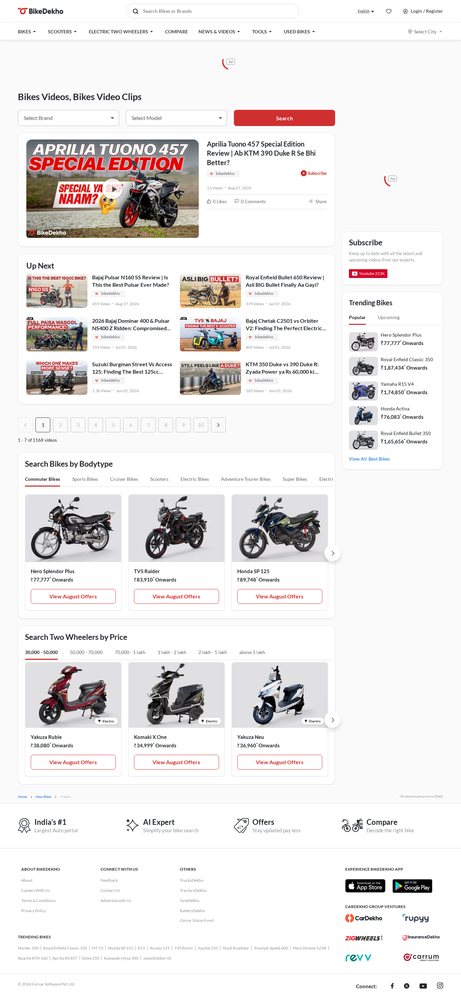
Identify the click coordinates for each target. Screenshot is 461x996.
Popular (357, 317)
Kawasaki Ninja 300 (121, 958)
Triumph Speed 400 (271, 948)
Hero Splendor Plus (53, 571)
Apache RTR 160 (33, 958)
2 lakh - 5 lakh (212, 652)
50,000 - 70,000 (86, 652)
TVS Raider (147, 571)
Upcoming (389, 317)
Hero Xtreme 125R (309, 948)
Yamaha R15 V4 (397, 384)
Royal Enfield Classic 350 (407, 359)
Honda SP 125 (253, 571)
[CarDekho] (363, 918)
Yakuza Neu (250, 737)
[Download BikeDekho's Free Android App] (412, 886)
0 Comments (253, 201)
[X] (406, 986)
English (364, 11)
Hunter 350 (28, 948)
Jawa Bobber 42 (157, 958)
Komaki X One (150, 737)
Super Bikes (295, 479)
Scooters (159, 479)
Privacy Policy (33, 910)
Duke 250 (90, 958)
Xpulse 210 (208, 948)
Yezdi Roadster (235, 948)
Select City (425, 31)
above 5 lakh (252, 652)
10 (201, 425)
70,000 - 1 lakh (130, 652)
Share (321, 201)
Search (284, 118)
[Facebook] (392, 986)
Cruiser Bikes (124, 479)
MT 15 (97, 948)
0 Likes (220, 201)
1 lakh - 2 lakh (172, 652)
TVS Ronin (183, 948)
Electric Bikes (195, 479)
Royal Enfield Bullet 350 (406, 433)
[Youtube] (423, 986)
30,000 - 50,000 (41, 652)
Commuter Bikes (42, 479)
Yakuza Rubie (46, 737)
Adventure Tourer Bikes (246, 479)
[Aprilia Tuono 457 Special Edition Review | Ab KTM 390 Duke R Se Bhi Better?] (112, 188)
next (218, 425)
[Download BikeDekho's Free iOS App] (365, 886)
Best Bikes (379, 459)
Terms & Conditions (38, 900)
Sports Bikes (85, 479)
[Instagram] (440, 986)
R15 (141, 948)
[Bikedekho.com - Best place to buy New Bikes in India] (40, 11)
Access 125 (160, 948)
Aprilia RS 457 (64, 958)
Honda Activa (395, 408)
